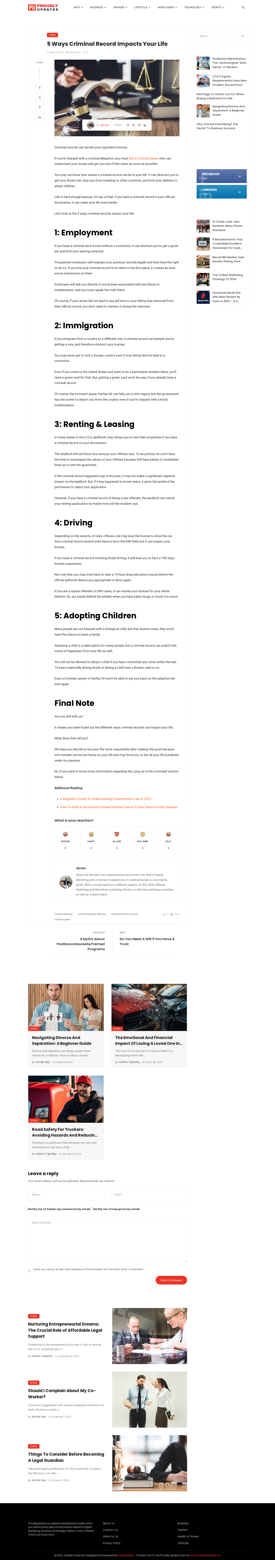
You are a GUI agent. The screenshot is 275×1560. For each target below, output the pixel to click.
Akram (104, 125)
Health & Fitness (188, 1536)
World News (166, 7)
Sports (216, 7)
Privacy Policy (111, 1543)
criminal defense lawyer (124, 914)
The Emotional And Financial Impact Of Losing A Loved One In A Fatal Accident (149, 1040)
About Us (108, 1523)
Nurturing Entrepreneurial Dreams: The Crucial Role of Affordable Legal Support (65, 1330)
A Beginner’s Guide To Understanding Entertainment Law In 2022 (105, 799)
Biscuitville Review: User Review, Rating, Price (228, 259)
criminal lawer (62, 919)
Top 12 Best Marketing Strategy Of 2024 (228, 277)
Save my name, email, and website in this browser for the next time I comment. (88, 1269)
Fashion (118, 7)
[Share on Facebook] (40, 88)
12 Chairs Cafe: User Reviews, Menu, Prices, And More (228, 226)
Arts (77, 7)
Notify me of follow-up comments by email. (59, 1209)
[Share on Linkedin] (40, 117)
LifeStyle (140, 7)
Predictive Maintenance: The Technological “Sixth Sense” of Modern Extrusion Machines (229, 63)
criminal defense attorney (92, 914)
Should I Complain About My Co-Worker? (62, 1394)
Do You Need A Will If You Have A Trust (147, 941)
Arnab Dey (43, 1062)
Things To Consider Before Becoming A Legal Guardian (66, 1457)
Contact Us (110, 1530)
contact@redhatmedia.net (205, 1555)
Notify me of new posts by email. (117, 1209)
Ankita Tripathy (129, 1062)
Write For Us (110, 1536)
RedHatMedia (126, 1555)
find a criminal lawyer (143, 158)
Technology (192, 7)
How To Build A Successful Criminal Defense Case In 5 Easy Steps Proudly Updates (118, 807)
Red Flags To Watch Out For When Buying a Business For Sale (220, 96)
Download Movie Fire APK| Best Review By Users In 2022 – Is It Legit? (227, 297)
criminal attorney (63, 914)
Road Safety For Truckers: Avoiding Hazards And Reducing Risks (64, 1132)
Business (96, 7)
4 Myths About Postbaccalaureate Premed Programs (81, 944)
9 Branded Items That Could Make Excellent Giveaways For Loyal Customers (228, 243)
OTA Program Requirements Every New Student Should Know (230, 80)
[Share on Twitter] (40, 98)
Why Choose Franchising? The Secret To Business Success (217, 126)
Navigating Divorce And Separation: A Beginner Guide (61, 1040)
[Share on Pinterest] (40, 107)
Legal (52, 34)
